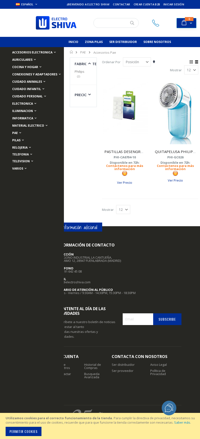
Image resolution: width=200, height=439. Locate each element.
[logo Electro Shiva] (56, 23)
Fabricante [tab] (86, 63)
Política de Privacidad (158, 372)
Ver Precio (124, 182)
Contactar (121, 4)
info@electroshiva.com (73, 282)
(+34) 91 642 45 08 (69, 271)
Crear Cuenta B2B (147, 4)
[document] (101, 426)
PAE (83, 52)
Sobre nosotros (63, 366)
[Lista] (196, 62)
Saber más (182, 422)
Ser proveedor (122, 370)
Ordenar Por (111, 62)
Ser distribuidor (123, 364)
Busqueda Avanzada (92, 375)
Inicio (71, 52)
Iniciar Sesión (173, 4)
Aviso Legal (158, 364)
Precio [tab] (81, 94)
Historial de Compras (92, 366)
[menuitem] (73, 42)
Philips (79, 73)
